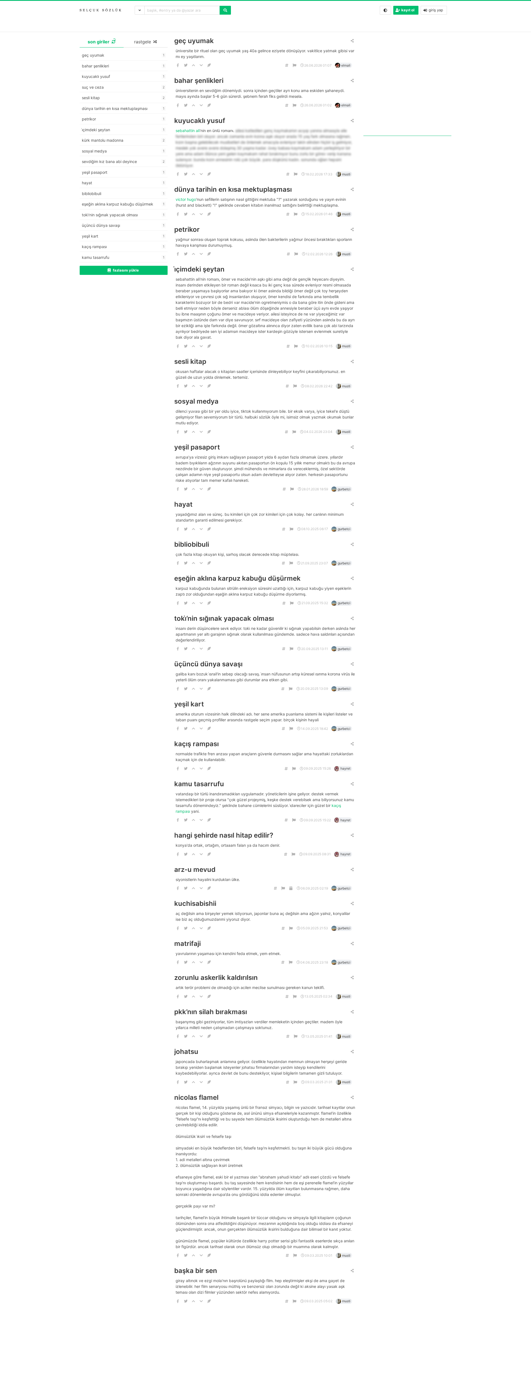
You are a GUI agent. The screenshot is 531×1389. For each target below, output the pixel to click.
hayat (183, 504)
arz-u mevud (194, 869)
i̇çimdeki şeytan (199, 269)
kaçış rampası (196, 744)
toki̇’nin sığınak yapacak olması (224, 618)
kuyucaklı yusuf (199, 120)
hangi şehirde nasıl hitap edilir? (223, 835)
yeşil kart (189, 704)
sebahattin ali (188, 130)
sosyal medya (196, 401)
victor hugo (186, 199)
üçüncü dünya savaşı (208, 664)
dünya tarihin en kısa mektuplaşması (233, 189)
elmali (345, 65)
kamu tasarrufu (199, 784)
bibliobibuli (191, 544)
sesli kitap (190, 361)
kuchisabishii (195, 903)
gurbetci (344, 489)
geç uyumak (194, 40)
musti (346, 174)
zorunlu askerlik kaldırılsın (216, 977)
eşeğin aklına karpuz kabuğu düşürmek (237, 578)
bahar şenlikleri (198, 80)
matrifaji (187, 943)
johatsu (186, 1051)
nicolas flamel (196, 1097)
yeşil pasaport (197, 447)
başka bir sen (195, 1270)
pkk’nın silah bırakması (210, 1012)
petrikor (187, 229)
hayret (345, 768)
